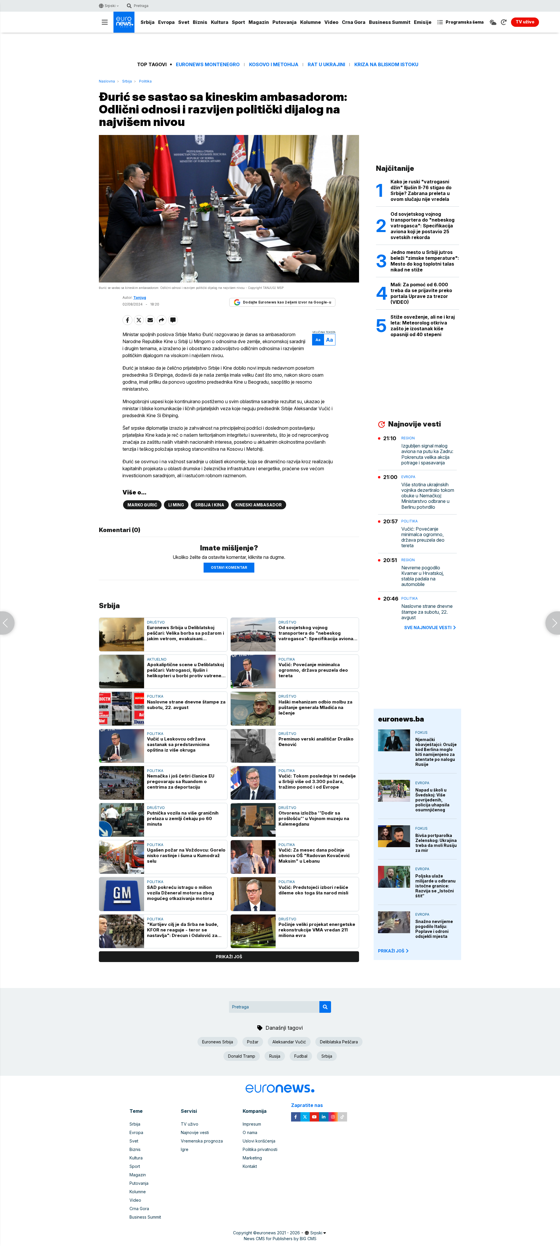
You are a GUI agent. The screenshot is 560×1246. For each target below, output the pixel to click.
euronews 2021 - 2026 (278, 1232)
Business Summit (389, 22)
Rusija (274, 1056)
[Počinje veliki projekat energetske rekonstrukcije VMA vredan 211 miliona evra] (253, 931)
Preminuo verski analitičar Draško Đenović (316, 741)
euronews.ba (401, 719)
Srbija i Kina (209, 504)
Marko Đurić (142, 504)
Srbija (148, 22)
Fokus (421, 732)
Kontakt (250, 1166)
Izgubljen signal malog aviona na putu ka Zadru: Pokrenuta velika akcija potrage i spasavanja (427, 454)
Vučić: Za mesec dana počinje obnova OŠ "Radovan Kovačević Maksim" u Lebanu (314, 855)
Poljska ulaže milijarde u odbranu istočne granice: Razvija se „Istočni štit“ (435, 885)
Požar (252, 1041)
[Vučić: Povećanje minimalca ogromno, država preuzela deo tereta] (253, 671)
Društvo (156, 622)
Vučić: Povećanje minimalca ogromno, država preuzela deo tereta (313, 670)
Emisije (422, 22)
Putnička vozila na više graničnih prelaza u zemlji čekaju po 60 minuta (182, 818)
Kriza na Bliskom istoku (386, 64)
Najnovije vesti (195, 1132)
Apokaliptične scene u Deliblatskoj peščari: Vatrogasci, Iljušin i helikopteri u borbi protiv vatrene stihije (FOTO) (185, 670)
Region (408, 438)
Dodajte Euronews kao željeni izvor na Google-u (287, 302)
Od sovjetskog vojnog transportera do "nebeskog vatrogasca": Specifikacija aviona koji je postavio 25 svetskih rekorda (316, 633)
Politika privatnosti (260, 1149)
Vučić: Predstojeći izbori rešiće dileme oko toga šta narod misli (313, 890)
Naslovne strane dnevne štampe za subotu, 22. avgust (186, 704)
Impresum (252, 1124)
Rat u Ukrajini (326, 64)
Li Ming (176, 504)
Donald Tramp (241, 1056)
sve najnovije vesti (428, 627)
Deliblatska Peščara (339, 1041)
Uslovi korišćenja (259, 1140)
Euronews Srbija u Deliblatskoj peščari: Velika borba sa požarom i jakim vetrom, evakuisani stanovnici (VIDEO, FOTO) (185, 633)
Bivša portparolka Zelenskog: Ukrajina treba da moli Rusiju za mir (436, 843)
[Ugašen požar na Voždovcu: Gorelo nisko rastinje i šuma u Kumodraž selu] (121, 857)
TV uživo (189, 1124)
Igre (184, 1149)
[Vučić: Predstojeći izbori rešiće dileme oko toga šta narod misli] (253, 894)
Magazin (259, 22)
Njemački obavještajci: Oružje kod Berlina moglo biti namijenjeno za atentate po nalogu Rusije (436, 752)
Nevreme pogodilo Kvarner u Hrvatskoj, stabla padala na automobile (422, 576)
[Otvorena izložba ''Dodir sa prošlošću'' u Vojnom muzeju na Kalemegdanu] (253, 820)
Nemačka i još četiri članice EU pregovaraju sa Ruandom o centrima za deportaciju (180, 781)
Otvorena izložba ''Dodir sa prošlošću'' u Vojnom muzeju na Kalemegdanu (314, 818)
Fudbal (300, 1056)
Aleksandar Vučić (289, 1041)
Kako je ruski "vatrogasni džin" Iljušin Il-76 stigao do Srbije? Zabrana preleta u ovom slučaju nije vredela (421, 190)
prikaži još (229, 956)
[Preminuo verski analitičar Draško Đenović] (253, 746)
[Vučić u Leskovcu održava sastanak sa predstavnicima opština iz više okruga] (121, 746)
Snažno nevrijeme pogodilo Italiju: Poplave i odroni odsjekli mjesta (434, 929)
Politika (145, 81)
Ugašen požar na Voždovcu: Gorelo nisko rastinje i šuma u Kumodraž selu (186, 855)
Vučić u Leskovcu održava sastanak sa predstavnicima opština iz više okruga (178, 744)
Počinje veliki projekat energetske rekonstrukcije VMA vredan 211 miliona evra (317, 930)
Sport (238, 22)
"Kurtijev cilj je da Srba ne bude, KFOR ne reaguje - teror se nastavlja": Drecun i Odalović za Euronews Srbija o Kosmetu (182, 930)
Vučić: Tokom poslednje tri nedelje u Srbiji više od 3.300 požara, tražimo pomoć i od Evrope (317, 781)
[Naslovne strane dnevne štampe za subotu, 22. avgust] (121, 708)
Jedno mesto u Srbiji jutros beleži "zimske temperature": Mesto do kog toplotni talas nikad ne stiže (425, 261)
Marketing (252, 1157)
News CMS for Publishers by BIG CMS (280, 1238)
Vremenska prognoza (202, 1140)
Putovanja (284, 22)
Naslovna (107, 81)
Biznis (200, 22)
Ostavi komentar (229, 567)
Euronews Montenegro (208, 64)
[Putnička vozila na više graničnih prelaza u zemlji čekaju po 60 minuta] (121, 820)
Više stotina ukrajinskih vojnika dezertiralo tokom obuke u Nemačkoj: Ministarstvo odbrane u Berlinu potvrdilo (427, 496)
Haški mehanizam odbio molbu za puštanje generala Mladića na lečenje (315, 707)
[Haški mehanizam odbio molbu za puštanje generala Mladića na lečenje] (253, 708)
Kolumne (310, 22)
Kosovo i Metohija (273, 64)
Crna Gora (353, 22)
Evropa (166, 22)
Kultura (219, 22)
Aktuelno (157, 659)
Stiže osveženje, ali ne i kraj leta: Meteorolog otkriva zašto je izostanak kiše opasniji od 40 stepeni (423, 325)
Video (331, 22)
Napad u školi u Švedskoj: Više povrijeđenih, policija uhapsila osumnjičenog (432, 799)
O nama (250, 1132)
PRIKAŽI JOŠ (391, 950)
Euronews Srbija (217, 1041)
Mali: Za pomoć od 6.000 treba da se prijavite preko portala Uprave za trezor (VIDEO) (421, 293)
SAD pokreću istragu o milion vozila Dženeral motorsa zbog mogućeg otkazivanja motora (180, 893)
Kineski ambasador (258, 504)
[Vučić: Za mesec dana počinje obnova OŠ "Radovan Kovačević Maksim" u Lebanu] (253, 857)
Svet (183, 22)
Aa (318, 340)
